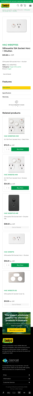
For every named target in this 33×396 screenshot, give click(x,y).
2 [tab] (15, 106)
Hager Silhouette (18, 10)
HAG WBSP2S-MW (11, 175)
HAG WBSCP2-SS (10, 290)
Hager (9, 69)
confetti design (18, 389)
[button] (30, 6)
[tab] (16, 87)
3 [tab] (18, 106)
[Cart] (25, 5)
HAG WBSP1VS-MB (11, 213)
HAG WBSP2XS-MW (11, 136)
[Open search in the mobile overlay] (18, 5)
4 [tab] (20, 106)
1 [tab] (13, 106)
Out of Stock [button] (16, 227)
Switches (9, 10)
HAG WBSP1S (9, 252)
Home (4, 10)
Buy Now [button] (20, 149)
